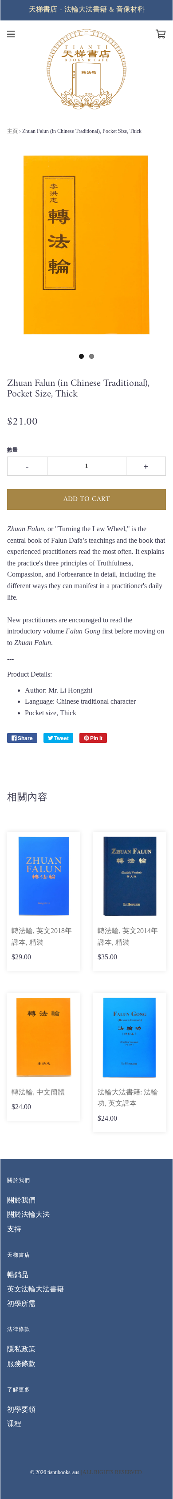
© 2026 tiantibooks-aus (54, 1472)
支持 (14, 1229)
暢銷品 (17, 1275)
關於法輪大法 (28, 1214)
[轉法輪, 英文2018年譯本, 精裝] (43, 876)
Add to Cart (86, 499)
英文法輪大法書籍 (35, 1289)
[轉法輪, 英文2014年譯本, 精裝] (129, 876)
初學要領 (21, 1409)
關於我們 (21, 1200)
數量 (12, 450)
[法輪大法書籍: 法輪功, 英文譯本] (129, 1038)
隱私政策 (21, 1349)
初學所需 (21, 1303)
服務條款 (21, 1363)
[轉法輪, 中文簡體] (43, 1038)
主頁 (12, 131)
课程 (14, 1423)
